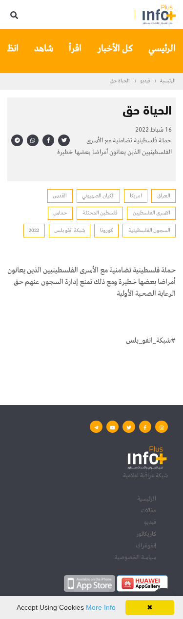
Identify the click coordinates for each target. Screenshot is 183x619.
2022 (34, 230)
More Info (101, 607)
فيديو (145, 81)
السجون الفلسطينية (149, 230)
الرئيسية (168, 81)
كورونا (106, 230)
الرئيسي (162, 48)
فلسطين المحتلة (100, 213)
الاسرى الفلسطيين (151, 213)
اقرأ (75, 48)
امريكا (136, 196)
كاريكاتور (146, 534)
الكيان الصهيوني (98, 196)
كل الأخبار (115, 48)
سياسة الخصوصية (135, 557)
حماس (60, 213)
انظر (11, 48)
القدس (60, 196)
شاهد (43, 48)
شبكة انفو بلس (69, 230)
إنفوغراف (146, 545)
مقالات (148, 510)
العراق (163, 196)
